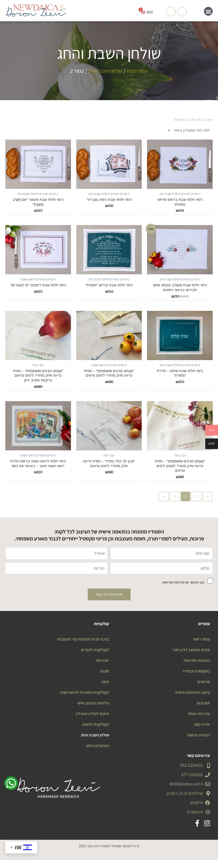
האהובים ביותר (97, 745)
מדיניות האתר (199, 713)
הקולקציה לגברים (95, 649)
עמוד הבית (137, 70)
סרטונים (203, 681)
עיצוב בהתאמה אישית (192, 692)
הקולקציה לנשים (95, 724)
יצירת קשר (202, 724)
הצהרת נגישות (198, 734)
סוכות (104, 671)
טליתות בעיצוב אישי (93, 703)
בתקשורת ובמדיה (196, 671)
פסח (105, 681)
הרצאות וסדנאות (196, 660)
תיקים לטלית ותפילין (92, 713)
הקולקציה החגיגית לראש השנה (84, 692)
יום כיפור (102, 660)
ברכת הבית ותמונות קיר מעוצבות (83, 639)
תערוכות (203, 703)
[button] (208, 11)
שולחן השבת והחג (105, 70)
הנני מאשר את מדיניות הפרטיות (183, 582)
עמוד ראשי (201, 639)
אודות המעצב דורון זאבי (191, 649)
